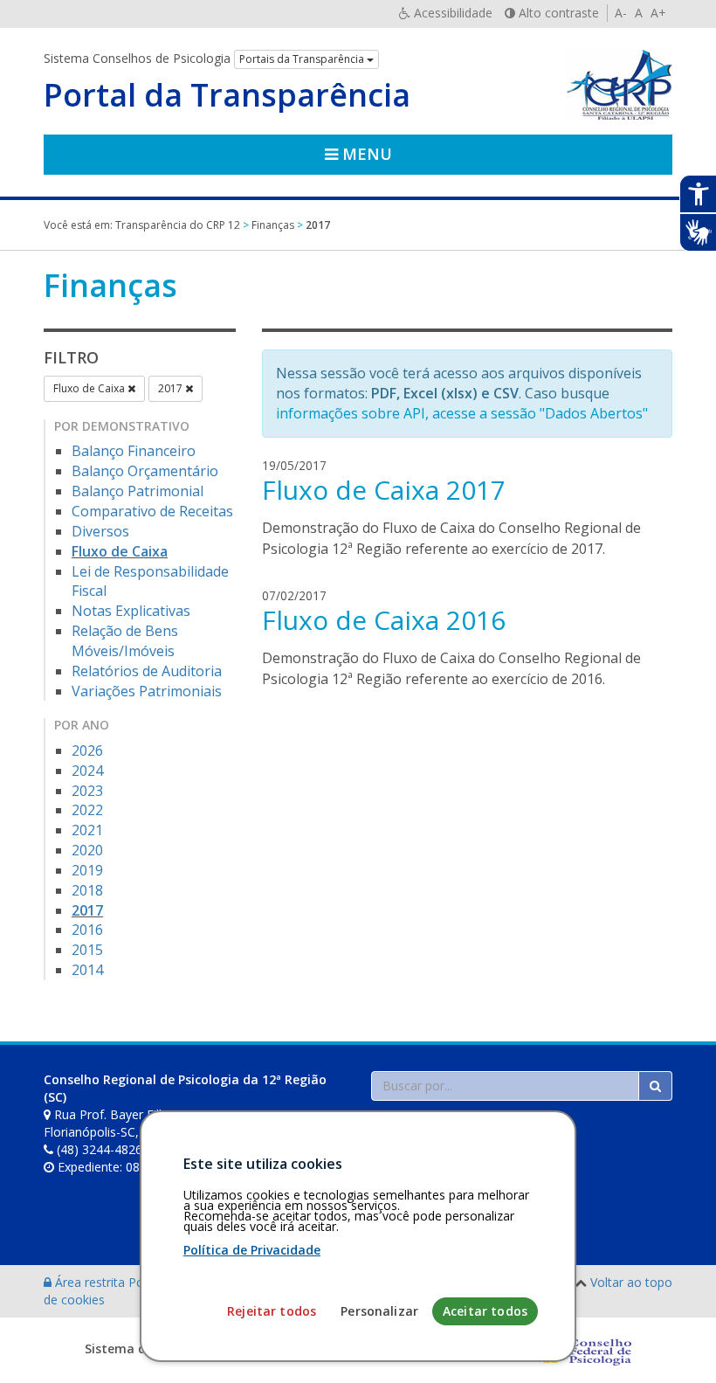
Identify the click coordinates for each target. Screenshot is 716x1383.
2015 (87, 949)
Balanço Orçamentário (145, 471)
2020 (87, 850)
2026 (87, 750)
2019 (87, 870)
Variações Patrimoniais (147, 691)
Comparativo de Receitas (152, 511)
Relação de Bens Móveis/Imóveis (125, 640)
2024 (87, 770)
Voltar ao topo (631, 1282)
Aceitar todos (485, 1311)
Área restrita (90, 1282)
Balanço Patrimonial (137, 491)
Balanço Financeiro (134, 450)
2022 (87, 809)
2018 (87, 890)
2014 (87, 969)
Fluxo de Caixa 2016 (384, 620)
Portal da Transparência (227, 95)
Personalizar (379, 1311)
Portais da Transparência (303, 59)
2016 (87, 929)
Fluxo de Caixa (90, 388)
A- (621, 12)
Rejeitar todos (271, 1311)
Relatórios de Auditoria (147, 671)
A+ (658, 12)
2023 (87, 790)
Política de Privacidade (251, 1249)
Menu (365, 153)
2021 (87, 830)
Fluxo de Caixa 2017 (384, 490)
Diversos (100, 531)
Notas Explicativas (131, 610)
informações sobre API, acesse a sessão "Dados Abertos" (462, 413)
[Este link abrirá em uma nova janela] (583, 1348)
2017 (171, 388)
